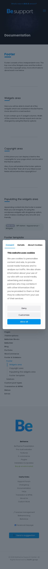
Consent (10, 245)
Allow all (24, 321)
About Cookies (35, 245)
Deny (24, 308)
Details (21, 245)
